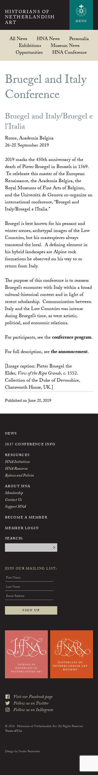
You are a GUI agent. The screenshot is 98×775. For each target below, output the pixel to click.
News (11, 434)
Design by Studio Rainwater (22, 751)
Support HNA (15, 507)
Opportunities (29, 52)
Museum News (65, 45)
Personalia (79, 38)
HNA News (48, 38)
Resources (17, 455)
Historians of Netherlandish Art (30, 18)
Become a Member (26, 518)
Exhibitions (30, 45)
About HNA (18, 487)
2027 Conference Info (30, 445)
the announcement (69, 352)
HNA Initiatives (17, 462)
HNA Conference (69, 52)
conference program (71, 338)
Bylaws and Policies (19, 476)
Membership (14, 493)
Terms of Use (13, 731)
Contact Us (13, 500)
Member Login (22, 529)
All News (18, 38)
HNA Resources (16, 469)
